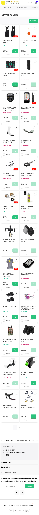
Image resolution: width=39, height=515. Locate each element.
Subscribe (30, 486)
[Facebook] (17, 492)
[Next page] (24, 427)
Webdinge (30, 503)
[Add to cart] (15, 51)
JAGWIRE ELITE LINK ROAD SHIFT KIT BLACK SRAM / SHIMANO (10, 108)
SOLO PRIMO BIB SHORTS (8, 41)
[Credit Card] (11, 510)
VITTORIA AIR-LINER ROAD (27, 373)
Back (5, 12)
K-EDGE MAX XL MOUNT (26, 141)
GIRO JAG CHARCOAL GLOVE (28, 241)
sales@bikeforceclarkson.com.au (15, 452)
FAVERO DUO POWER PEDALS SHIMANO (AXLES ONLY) (9, 374)
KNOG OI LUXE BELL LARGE (9, 207)
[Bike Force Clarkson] (12, 3)
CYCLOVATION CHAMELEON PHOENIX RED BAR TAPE (10, 407)
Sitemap (31, 505)
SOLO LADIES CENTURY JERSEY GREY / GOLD (8, 274)
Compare (8, 54)
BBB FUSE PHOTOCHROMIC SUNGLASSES (8, 175)
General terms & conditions (11, 505)
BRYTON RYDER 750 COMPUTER (27, 108)
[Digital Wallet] (28, 510)
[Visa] (19, 510)
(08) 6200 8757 (10, 450)
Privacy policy (24, 505)
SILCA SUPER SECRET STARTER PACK (10, 340)
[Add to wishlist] (16, 27)
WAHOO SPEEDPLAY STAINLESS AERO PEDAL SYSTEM (27, 175)
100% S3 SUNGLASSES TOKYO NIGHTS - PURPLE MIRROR (28, 308)
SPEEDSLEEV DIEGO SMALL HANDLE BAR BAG (9, 241)
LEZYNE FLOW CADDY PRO (28, 75)
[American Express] (24, 510)
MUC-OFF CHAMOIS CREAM (9, 75)
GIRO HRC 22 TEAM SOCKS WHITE (9, 141)
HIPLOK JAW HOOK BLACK (27, 340)
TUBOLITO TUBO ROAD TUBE (28, 41)
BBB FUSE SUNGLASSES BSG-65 (28, 407)
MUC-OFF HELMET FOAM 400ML (27, 207)
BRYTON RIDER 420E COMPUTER (27, 274)
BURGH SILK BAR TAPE (10, 306)
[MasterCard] (15, 510)
